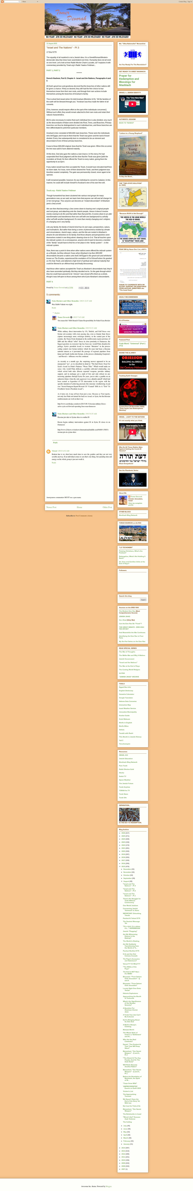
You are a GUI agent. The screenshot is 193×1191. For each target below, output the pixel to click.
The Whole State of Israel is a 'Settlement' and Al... (132, 1034)
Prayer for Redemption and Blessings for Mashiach (129, 80)
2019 (124, 854)
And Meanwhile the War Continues (132, 632)
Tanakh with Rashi (126, 733)
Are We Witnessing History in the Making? (130, 936)
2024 (124, 839)
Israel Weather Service (127, 708)
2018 (124, 857)
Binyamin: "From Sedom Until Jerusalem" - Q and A (132, 978)
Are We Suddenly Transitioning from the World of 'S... (131, 946)
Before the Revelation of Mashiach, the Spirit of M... (132, 1078)
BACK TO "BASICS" (126, 123)
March (126, 1138)
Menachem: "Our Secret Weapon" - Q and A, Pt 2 (132, 1053)
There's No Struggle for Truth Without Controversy (132, 900)
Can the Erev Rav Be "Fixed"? (130, 623)
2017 (124, 860)
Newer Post (51, 507)
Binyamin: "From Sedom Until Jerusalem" (132, 984)
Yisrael (54, 451)
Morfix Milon (124, 726)
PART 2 (57, 70)
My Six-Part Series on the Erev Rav (132, 641)
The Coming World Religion (129, 670)
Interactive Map (125, 705)
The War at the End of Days (129, 666)
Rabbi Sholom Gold (126, 769)
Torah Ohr (123, 797)
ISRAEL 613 (123, 755)
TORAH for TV (124, 790)
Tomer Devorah (64, 317)
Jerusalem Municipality (128, 712)
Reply (54, 307)
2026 (124, 833)
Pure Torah (123, 766)
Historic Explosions (130, 993)
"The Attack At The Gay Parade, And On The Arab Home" (132, 1060)
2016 (124, 863)
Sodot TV (122, 776)
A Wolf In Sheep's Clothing (129, 1026)
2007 (124, 1169)
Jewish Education (126, 758)
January (126, 1144)
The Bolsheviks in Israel (132, 1114)
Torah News (123, 794)
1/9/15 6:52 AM (63, 451)
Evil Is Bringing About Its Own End (131, 1021)
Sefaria (121, 730)
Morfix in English (125, 723)
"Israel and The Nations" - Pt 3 (129, 885)
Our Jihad (123, 620)
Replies (57, 313)
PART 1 (49, 70)
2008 (124, 1166)
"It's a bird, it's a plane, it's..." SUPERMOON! (131, 927)
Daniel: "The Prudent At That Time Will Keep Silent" (132, 1046)
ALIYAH (122, 673)
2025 (124, 836)
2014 (124, 1148)
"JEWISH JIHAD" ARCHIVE (129, 677)
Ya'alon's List (128, 1091)
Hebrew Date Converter (128, 701)
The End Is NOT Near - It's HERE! (131, 973)
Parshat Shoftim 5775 (131, 951)
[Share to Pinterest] (88, 288)
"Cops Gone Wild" (130, 1083)
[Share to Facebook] (86, 288)
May (125, 1132)
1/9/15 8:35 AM (91, 413)
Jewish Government (126, 659)
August (126, 881)
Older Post (107, 507)
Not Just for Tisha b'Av (131, 1106)
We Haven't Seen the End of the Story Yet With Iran (131, 1101)
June (125, 1129)
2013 (124, 1151)
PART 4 (49, 282)
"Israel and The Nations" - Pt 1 (129, 895)
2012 (124, 1154)
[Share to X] (84, 288)
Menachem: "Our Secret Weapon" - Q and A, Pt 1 (132, 1071)
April (125, 1135)
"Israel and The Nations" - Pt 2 (129, 890)
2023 (124, 842)
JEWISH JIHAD (124, 616)
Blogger (108, 1186)
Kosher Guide (124, 715)
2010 (124, 1160)
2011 (124, 1157)
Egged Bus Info (125, 687)
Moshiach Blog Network (128, 515)
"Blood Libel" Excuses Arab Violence (131, 1118)
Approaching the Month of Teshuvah (132, 997)
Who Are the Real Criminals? (129, 1040)
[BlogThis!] (82, 288)
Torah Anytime (124, 787)
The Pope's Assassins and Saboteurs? (131, 960)
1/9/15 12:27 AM (86, 301)
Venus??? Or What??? (131, 964)
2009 (124, 1163)
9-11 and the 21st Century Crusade (130, 955)
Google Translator (126, 698)
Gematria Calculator (126, 694)
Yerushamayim (124, 744)
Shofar (121, 773)
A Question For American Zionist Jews (130, 1010)
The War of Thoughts (127, 652)
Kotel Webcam (124, 719)
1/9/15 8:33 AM (91, 328)
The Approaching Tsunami (129, 1095)
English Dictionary (126, 691)
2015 (124, 866)
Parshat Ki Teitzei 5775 (131, 918)
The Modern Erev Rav (127, 611)
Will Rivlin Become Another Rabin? (130, 1066)
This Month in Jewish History (130, 737)
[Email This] (80, 288)
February (127, 1141)
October (126, 875)
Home (79, 507)
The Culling (127, 1122)
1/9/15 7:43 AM (78, 317)
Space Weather (124, 780)
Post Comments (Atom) (84, 515)
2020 (124, 851)
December (127, 869)
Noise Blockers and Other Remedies (65, 301)
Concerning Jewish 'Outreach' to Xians (131, 909)
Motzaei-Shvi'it (128, 1030)
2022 (124, 845)
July (125, 1126)
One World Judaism (130, 905)
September (127, 878)
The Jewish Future (126, 783)
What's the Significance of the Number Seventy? (132, 1003)
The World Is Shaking (131, 941)
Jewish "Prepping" (130, 931)
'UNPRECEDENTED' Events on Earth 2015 (132, 1087)
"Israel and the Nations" (128, 662)
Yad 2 (121, 740)
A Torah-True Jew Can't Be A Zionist (132, 1016)
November (127, 872)
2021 (124, 848)
